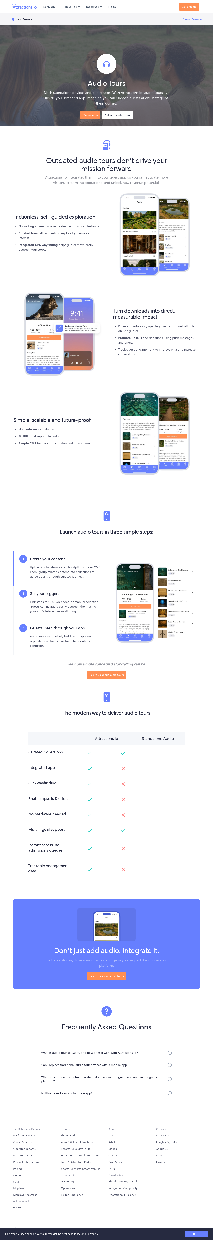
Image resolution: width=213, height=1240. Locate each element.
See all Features (192, 19)
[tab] (57, 568)
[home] (24, 6)
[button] (51, 7)
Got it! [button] (196, 1234)
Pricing (112, 6)
